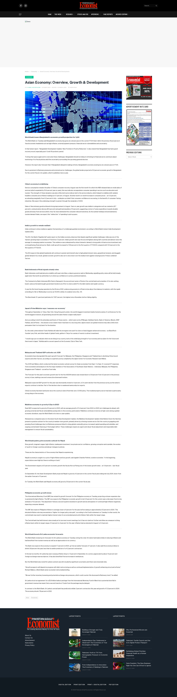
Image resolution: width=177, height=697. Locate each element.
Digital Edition (65, 684)
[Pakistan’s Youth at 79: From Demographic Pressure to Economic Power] (74, 655)
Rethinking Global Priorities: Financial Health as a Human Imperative (136, 653)
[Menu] (20, 14)
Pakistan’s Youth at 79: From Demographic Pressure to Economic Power (95, 655)
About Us (28, 635)
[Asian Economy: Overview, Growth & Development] (73, 112)
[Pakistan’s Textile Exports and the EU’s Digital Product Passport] (118, 643)
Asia (27, 597)
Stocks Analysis (82, 14)
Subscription (29, 643)
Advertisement (30, 640)
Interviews (95, 14)
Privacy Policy (29, 645)
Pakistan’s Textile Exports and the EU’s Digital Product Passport (138, 642)
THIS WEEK (57, 14)
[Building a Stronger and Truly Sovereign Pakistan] (74, 632)
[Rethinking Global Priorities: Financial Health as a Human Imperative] (118, 654)
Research (69, 14)
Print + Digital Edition (96, 684)
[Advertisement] (88, 48)
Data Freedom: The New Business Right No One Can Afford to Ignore (138, 664)
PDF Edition (113, 684)
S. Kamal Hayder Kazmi (33, 87)
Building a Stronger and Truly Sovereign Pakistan (92, 631)
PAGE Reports (108, 14)
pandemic (56, 151)
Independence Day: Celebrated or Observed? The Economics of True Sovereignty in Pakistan (94, 643)
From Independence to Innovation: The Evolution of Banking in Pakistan (95, 666)
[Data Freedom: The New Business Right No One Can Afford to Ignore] (118, 666)
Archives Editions (121, 14)
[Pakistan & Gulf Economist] (88, 5)
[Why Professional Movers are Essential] (118, 632)
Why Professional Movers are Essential (136, 631)
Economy (29, 77)
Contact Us (29, 638)
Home (49, 14)
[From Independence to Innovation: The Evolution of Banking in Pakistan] (74, 667)
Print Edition (79, 684)
